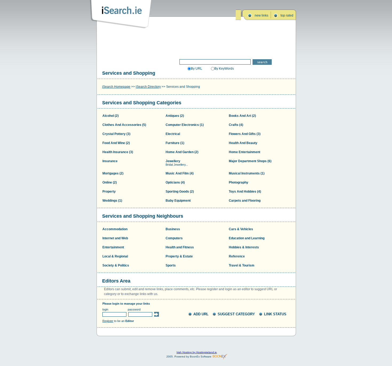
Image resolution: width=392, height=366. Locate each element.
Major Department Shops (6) (250, 161)
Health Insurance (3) (117, 152)
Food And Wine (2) (116, 143)
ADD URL (201, 314)
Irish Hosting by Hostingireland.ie (197, 352)
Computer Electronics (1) (185, 125)
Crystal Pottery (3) (116, 134)
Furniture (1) (175, 143)
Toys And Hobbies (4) (245, 191)
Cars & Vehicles (241, 229)
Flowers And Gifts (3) (245, 134)
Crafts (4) (236, 125)
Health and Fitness (180, 247)
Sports (171, 265)
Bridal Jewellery (176, 164)
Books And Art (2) (242, 116)
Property (109, 191)
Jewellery (173, 161)
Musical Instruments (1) (247, 173)
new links (261, 15)
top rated (287, 15)
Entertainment (113, 247)
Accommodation (114, 229)
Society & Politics (115, 265)
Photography (238, 182)
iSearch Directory (148, 87)
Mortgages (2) (112, 173)
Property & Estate (179, 256)
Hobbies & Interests (244, 247)
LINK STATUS (275, 314)
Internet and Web (115, 238)
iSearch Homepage (116, 87)
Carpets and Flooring (245, 200)
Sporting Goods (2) (180, 191)
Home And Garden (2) (182, 152)
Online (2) (109, 182)
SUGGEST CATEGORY (236, 314)
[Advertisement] (196, 42)
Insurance (110, 161)
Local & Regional (115, 256)
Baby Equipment (178, 200)
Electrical (173, 134)
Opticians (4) (175, 182)
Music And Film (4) (180, 173)
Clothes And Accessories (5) (124, 125)
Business (173, 229)
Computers (174, 238)
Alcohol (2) (110, 116)
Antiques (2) (175, 116)
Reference (237, 256)
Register (107, 321)
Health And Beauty (243, 143)
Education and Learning (247, 238)
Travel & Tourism (241, 265)
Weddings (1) (112, 200)
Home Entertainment (244, 152)
